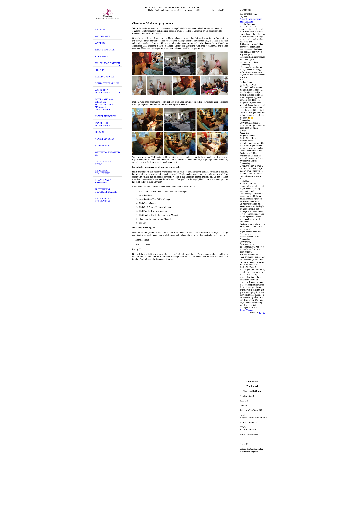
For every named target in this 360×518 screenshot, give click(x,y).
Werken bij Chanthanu (102, 172)
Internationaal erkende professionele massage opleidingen (105, 104)
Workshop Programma (102, 91)
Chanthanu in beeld (104, 162)
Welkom (100, 29)
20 (264, 312)
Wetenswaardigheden (107, 153)
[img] (107, 14)
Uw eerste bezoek (106, 116)
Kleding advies (104, 76)
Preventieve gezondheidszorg (106, 190)
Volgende (250, 310)
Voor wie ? (101, 56)
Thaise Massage (105, 49)
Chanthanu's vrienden (103, 181)
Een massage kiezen (107, 63)
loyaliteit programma (102, 124)
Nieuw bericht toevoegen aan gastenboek (251, 20)
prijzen (99, 132)
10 (260, 312)
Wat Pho (100, 43)
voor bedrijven (105, 139)
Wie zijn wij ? (102, 36)
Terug (242, 310)
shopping (100, 70)
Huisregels (102, 145)
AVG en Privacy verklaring (104, 199)
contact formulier (107, 83)
